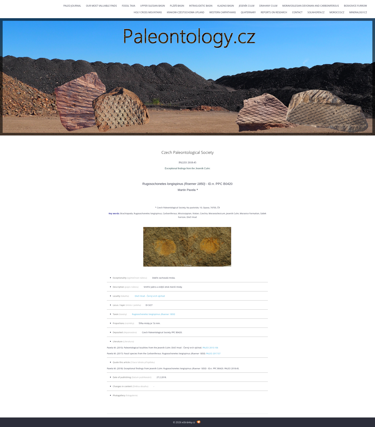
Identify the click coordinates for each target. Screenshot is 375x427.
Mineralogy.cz (358, 12)
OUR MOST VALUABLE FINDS (101, 5)
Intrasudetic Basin (200, 5)
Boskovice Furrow (355, 5)
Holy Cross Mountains (148, 12)
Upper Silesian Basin (152, 5)
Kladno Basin (225, 5)
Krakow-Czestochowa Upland (185, 12)
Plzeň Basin (177, 5)
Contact (297, 12)
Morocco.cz (336, 12)
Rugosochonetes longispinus (153, 314)
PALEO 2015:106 (210, 347)
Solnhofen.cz (315, 12)
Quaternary (248, 12)
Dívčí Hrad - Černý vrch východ (150, 296)
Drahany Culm (268, 5)
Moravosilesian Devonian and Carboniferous (310, 5)
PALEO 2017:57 (213, 353)
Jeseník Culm (246, 5)
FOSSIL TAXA (128, 5)
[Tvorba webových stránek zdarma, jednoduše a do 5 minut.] (199, 421)
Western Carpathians (222, 12)
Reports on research (274, 12)
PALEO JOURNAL (72, 5)
